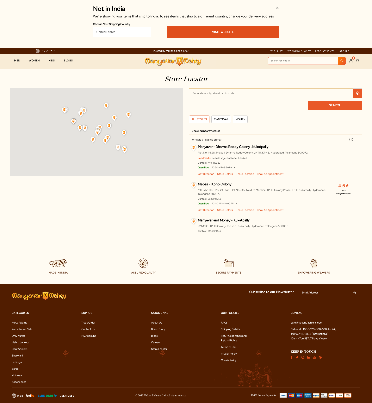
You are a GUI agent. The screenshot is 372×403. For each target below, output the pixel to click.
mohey (240, 119)
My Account (88, 335)
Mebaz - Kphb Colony (214, 184)
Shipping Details (230, 329)
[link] (70, 60)
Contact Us (88, 329)
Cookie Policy (229, 360)
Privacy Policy (229, 353)
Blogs (154, 335)
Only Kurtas (18, 335)
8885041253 (214, 199)
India (20, 395)
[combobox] (307, 61)
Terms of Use (228, 347)
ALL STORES (199, 119)
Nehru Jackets (20, 342)
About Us (156, 322)
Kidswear (17, 375)
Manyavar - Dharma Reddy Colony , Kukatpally (233, 147)
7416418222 (214, 162)
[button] (19, 60)
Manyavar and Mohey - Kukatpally (224, 220)
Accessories (19, 382)
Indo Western (19, 349)
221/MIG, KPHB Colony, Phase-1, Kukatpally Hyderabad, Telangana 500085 (243, 226)
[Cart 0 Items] (357, 60)
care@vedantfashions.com (306, 322)
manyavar (221, 119)
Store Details (225, 174)
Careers (156, 342)
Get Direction (206, 174)
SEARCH (335, 105)
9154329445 (214, 231)
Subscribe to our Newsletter (271, 292)
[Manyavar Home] (173, 61)
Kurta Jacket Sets (22, 329)
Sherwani (17, 355)
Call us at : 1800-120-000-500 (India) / (313, 329)
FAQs (224, 322)
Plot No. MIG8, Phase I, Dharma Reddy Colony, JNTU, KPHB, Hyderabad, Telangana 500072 (253, 152)
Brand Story (158, 329)
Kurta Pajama (19, 322)
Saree (15, 368)
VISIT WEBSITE (223, 32)
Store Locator (159, 349)
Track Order (88, 322)
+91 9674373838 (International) (309, 334)
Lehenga (17, 362)
